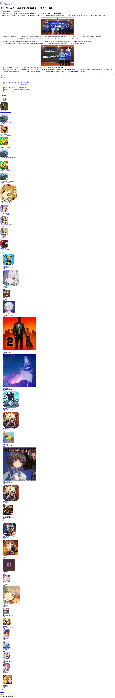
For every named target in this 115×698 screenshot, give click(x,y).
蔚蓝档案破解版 (6, 286)
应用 (6, 4)
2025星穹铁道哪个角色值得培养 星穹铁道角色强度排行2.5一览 (16, 82)
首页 (1, 4)
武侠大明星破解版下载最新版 (9, 428)
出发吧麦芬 (5, 604)
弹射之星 (5, 614)
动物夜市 (5, 626)
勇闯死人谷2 (5, 351)
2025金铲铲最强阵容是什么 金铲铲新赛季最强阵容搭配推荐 (15, 84)
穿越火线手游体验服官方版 (8, 536)
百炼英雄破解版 (6, 266)
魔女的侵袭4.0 (6, 388)
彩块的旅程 (5, 571)
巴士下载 (13, 11)
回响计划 (5, 671)
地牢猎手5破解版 (6, 516)
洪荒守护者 (5, 660)
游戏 (4, 4)
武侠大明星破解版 (7, 501)
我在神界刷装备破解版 (7, 408)
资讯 (8, 4)
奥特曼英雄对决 (6, 555)
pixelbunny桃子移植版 (7, 313)
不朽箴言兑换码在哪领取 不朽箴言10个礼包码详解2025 (14, 91)
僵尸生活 (5, 297)
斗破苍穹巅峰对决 (7, 648)
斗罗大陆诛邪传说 (7, 637)
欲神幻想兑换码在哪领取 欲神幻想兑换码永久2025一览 (14, 87)
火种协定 (5, 685)
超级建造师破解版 (7, 444)
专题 (10, 4)
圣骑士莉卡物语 (6, 481)
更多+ (1, 80)
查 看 (4, 268)
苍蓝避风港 (5, 582)
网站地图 (2, 692)
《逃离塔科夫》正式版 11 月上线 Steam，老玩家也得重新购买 (16, 89)
